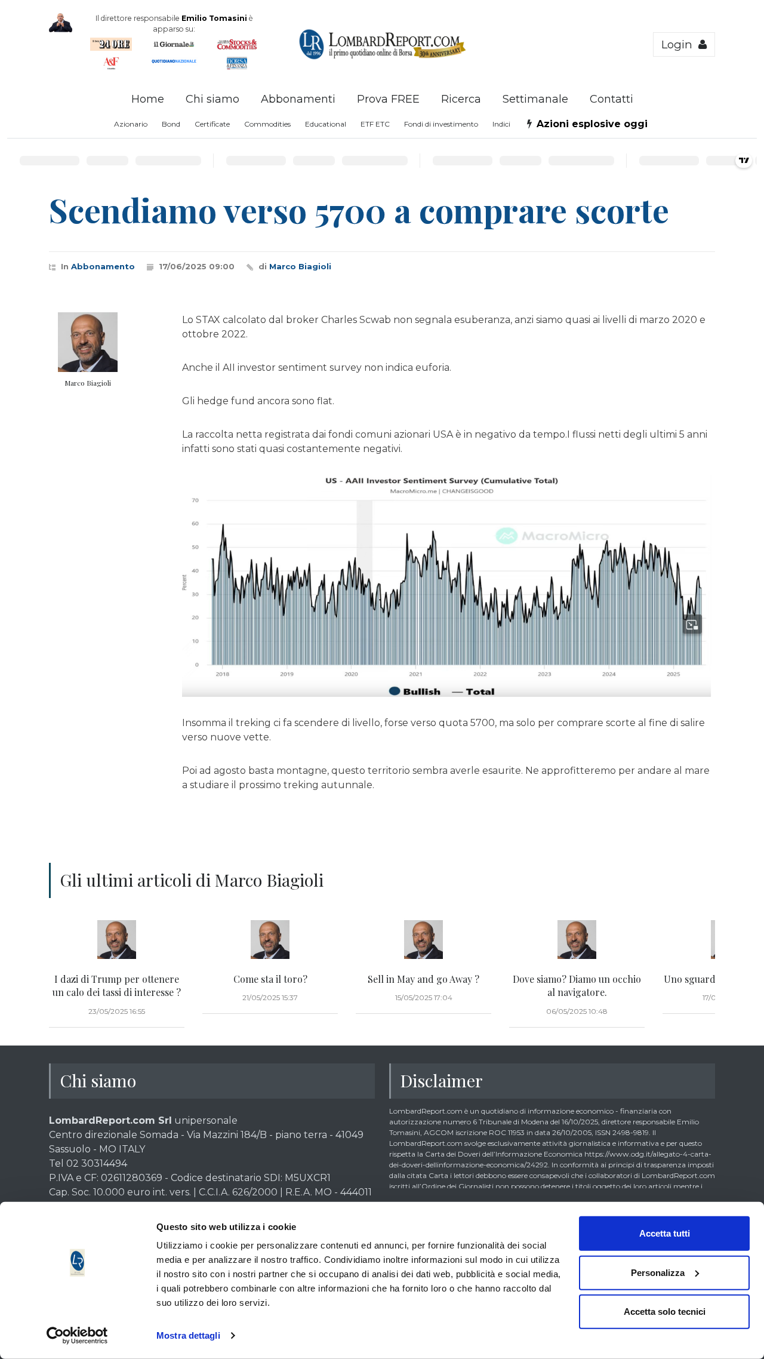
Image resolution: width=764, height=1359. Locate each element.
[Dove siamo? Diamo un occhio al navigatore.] (577, 940)
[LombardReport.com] (382, 57)
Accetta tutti (664, 1233)
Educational (325, 123)
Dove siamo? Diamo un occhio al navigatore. (577, 985)
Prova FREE (388, 99)
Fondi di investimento (441, 123)
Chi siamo (212, 99)
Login (679, 44)
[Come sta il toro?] (270, 940)
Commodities (267, 123)
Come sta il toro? (270, 979)
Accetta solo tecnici (665, 1311)
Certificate (212, 123)
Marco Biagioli (300, 266)
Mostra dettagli (188, 1335)
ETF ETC (375, 123)
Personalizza (658, 1272)
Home (147, 99)
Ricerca (461, 99)
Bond (171, 123)
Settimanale (535, 99)
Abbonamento (103, 266)
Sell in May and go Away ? (423, 979)
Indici (501, 123)
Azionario (130, 123)
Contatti (611, 99)
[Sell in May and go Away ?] (423, 940)
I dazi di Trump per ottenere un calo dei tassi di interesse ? (117, 985)
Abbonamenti (298, 99)
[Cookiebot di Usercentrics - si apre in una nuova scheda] (77, 1336)
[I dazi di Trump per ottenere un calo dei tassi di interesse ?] (116, 940)
